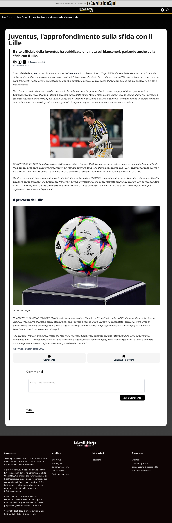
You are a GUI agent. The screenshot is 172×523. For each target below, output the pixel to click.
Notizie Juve (57, 463)
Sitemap (135, 459)
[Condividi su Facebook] (20, 62)
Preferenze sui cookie (141, 470)
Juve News (7, 16)
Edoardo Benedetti (37, 62)
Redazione (96, 459)
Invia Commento (132, 397)
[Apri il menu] (4, 10)
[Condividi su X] (24, 62)
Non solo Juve (58, 470)
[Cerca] (168, 10)
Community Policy (140, 463)
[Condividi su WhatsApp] (15, 62)
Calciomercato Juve (60, 467)
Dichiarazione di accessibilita (145, 467)
